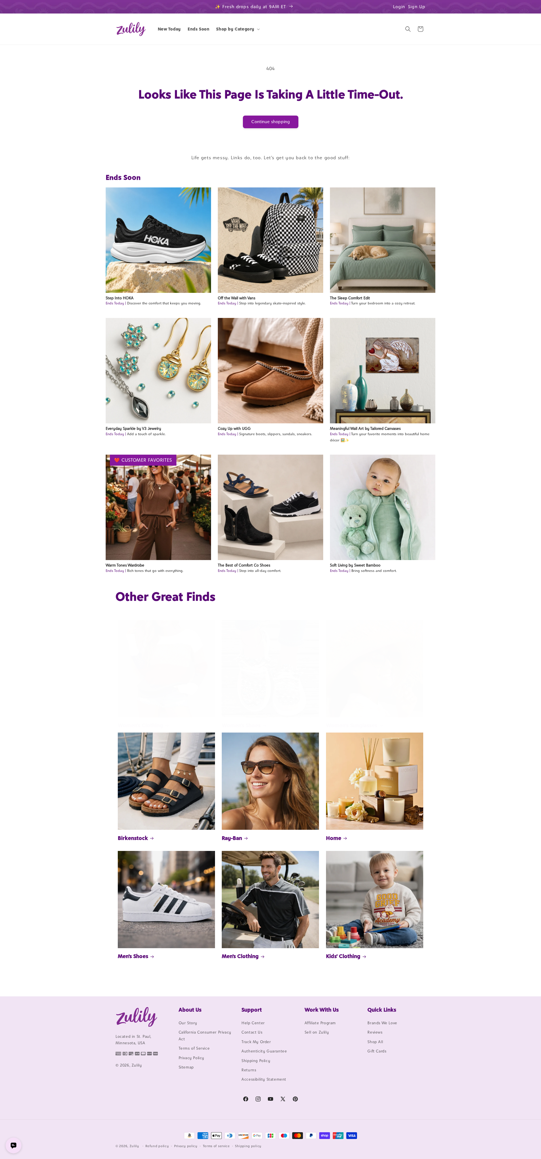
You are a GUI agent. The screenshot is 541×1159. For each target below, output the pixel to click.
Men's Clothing (240, 956)
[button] (237, 29)
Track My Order (256, 1041)
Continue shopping (270, 121)
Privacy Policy (191, 1058)
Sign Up (416, 6)
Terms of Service (194, 1048)
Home (333, 838)
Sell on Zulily (317, 1032)
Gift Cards (376, 1051)
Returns (248, 1070)
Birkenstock (133, 838)
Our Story (188, 1023)
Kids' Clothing (343, 956)
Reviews (374, 1032)
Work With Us (322, 1010)
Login (399, 6)
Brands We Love (382, 1023)
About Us (190, 1010)
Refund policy (157, 1146)
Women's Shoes (241, 725)
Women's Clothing (140, 725)
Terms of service (216, 1146)
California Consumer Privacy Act (205, 1035)
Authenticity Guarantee (264, 1051)
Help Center (253, 1023)
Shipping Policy (255, 1060)
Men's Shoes (133, 956)
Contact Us (251, 1032)
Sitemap (186, 1067)
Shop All (375, 1041)
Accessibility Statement (263, 1079)
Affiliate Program (320, 1023)
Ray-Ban (232, 838)
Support (251, 1010)
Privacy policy (186, 1146)
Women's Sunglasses (351, 725)
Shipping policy (248, 1146)
